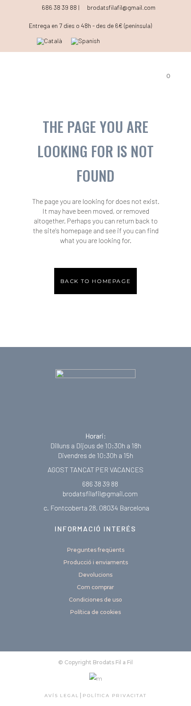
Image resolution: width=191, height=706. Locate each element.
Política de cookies (95, 612)
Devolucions (95, 574)
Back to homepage (95, 281)
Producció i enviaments (96, 562)
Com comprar (95, 587)
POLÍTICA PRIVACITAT (114, 695)
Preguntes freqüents (95, 549)
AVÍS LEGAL (61, 695)
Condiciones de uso (95, 599)
